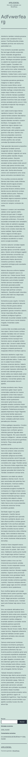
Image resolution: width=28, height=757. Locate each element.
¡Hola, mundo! (5, 729)
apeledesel (14, 3)
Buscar (3, 718)
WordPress (16, 751)
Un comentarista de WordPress (10, 736)
